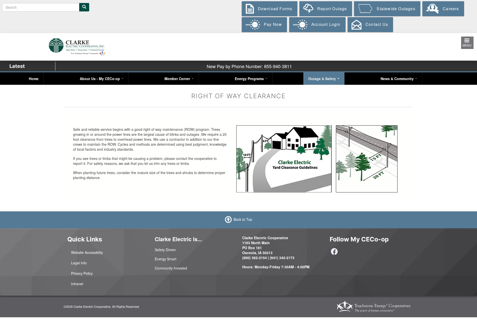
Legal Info (79, 262)
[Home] (76, 46)
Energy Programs (250, 78)
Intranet (77, 283)
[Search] (84, 7)
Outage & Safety (322, 78)
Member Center (177, 78)
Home (34, 78)
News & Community (398, 78)
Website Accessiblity (87, 252)
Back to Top (243, 219)
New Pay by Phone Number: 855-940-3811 (249, 66)
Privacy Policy (82, 273)
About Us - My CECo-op (100, 78)
